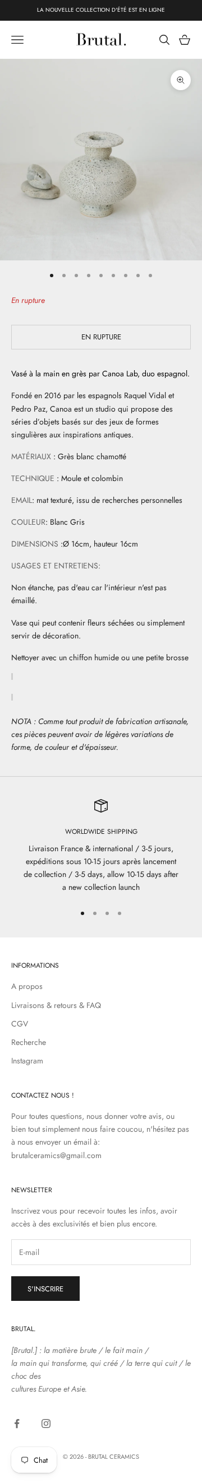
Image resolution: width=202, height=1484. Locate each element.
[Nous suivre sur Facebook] (16, 1423)
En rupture (101, 337)
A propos (27, 986)
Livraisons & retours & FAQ (56, 1005)
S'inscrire (45, 1289)
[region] (101, 846)
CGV (19, 1023)
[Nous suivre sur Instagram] (46, 1423)
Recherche (28, 1042)
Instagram (27, 1060)
